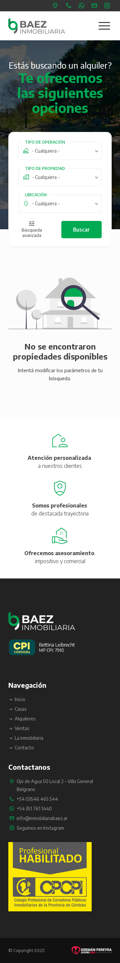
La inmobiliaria (29, 738)
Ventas (22, 728)
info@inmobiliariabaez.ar (95, 6)
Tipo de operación (45, 142)
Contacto (24, 747)
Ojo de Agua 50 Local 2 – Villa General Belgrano (56, 6)
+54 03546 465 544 (69, 6)
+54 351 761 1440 (82, 6)
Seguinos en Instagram (108, 6)
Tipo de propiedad (45, 168)
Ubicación (36, 194)
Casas (21, 709)
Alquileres (25, 718)
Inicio (20, 699)
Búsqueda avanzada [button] (32, 232)
